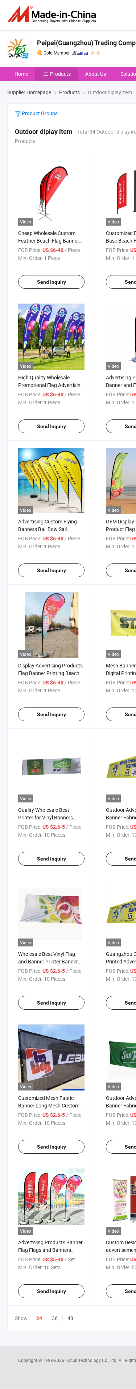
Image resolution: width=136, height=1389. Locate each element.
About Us (95, 73)
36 (55, 1318)
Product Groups (39, 113)
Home (21, 73)
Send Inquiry (51, 282)
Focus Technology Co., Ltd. (92, 1360)
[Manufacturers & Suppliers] (53, 14)
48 (70, 1318)
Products (60, 73)
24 (39, 1318)
